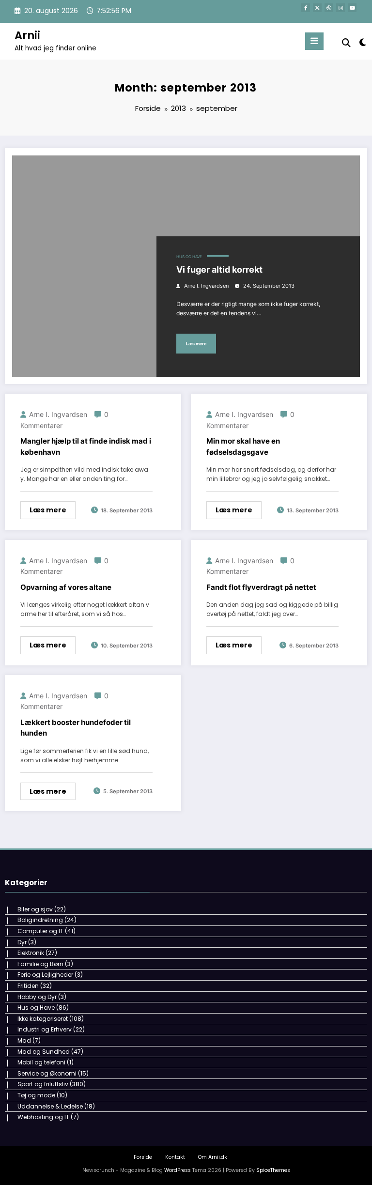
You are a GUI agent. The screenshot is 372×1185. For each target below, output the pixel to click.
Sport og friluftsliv (42, 1084)
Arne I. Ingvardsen (206, 286)
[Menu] (314, 41)
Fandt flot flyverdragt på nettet (261, 587)
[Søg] (346, 43)
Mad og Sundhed (43, 1051)
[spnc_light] (362, 42)
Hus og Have (189, 257)
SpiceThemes (273, 1170)
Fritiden (28, 986)
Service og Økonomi (47, 1073)
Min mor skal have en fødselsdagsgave (243, 446)
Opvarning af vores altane (65, 587)
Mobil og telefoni (41, 1062)
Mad (24, 1040)
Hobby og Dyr (37, 997)
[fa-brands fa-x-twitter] (317, 7)
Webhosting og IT (43, 1117)
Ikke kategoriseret (42, 1019)
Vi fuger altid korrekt (219, 269)
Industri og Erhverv (44, 1029)
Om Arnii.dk (212, 1157)
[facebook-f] (305, 7)
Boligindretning (40, 920)
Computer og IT (40, 931)
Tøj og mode (36, 1095)
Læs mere (196, 343)
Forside (143, 1157)
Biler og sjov (35, 909)
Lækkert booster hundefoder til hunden (75, 728)
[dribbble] (329, 7)
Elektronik (30, 953)
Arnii (27, 35)
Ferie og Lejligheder (45, 974)
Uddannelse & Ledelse (50, 1106)
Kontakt (175, 1157)
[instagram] (340, 7)
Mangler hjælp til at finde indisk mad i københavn (85, 446)
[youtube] (352, 7)
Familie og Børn (40, 964)
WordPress (177, 1170)
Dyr (22, 942)
